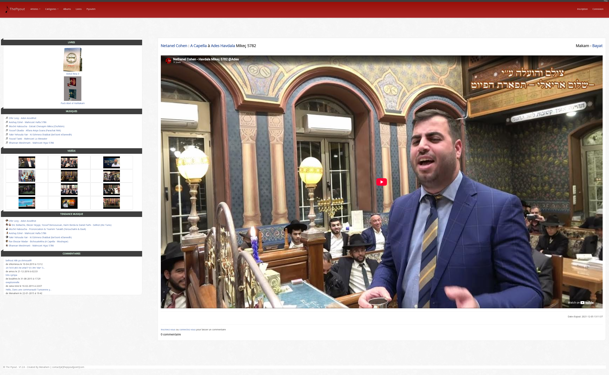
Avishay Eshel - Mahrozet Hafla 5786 (27, 122)
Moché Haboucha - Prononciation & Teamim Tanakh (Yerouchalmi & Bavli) (47, 229)
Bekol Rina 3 (72, 73)
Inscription (582, 8)
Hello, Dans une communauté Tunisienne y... (28, 289)
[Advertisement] (304, 25)
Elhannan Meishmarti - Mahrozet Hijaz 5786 (31, 142)
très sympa (11, 274)
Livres (79, 8)
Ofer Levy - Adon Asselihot (22, 118)
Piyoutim (90, 8)
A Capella (198, 45)
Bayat (597, 45)
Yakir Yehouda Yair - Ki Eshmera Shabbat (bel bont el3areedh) (40, 134)
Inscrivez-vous (168, 329)
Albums (67, 8)
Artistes (34, 8)
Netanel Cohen (174, 45)
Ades (215, 45)
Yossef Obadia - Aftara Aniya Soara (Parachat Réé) (34, 130)
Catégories (51, 8)
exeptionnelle (12, 282)
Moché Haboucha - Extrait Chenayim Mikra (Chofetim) (36, 126)
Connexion (598, 8)
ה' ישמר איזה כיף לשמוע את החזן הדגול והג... (25, 267)
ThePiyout (17, 9)
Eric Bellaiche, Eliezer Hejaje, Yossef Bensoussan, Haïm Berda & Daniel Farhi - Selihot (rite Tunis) (61, 224)
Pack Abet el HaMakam (73, 103)
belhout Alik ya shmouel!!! (19, 260)
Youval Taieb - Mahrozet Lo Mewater (27, 138)
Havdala (227, 45)
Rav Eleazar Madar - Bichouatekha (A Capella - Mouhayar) (38, 241)
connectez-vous (187, 329)
